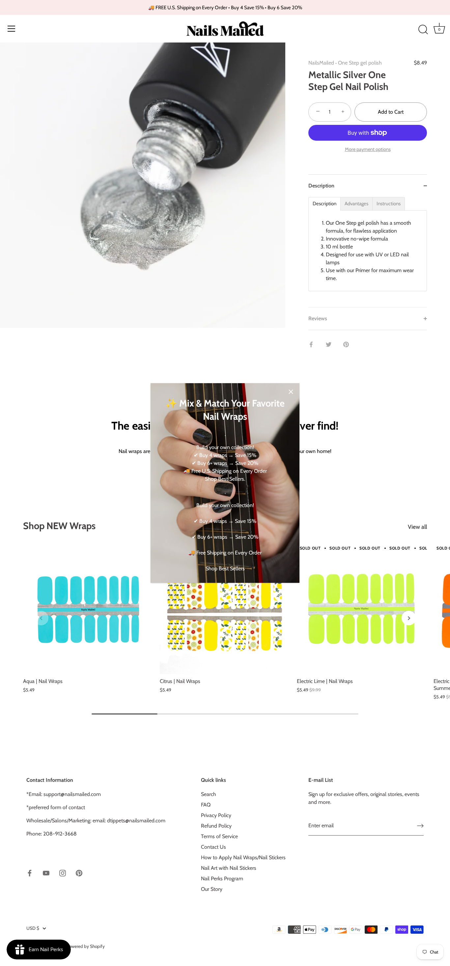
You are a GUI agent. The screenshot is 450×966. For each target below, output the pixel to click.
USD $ (32, 928)
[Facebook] (29, 872)
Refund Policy (216, 826)
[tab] (367, 252)
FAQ (206, 805)
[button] (41, 618)
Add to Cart (391, 112)
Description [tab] (321, 186)
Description (324, 203)
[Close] (291, 391)
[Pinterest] (79, 872)
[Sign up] (420, 825)
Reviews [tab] (317, 318)
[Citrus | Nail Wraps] (225, 609)
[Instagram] (62, 872)
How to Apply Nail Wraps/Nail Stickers (243, 857)
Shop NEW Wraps (59, 525)
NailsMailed (321, 63)
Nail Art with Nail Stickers (228, 868)
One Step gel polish (360, 63)
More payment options (368, 149)
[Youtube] (46, 872)
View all (417, 526)
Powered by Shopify (85, 946)
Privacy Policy (216, 815)
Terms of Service (219, 836)
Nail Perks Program (222, 878)
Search (208, 794)
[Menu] (11, 28)
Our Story (211, 889)
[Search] (423, 29)
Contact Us (213, 847)
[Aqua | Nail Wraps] (88, 609)
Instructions (389, 203)
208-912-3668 (60, 834)
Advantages (356, 203)
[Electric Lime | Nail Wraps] (362, 609)
